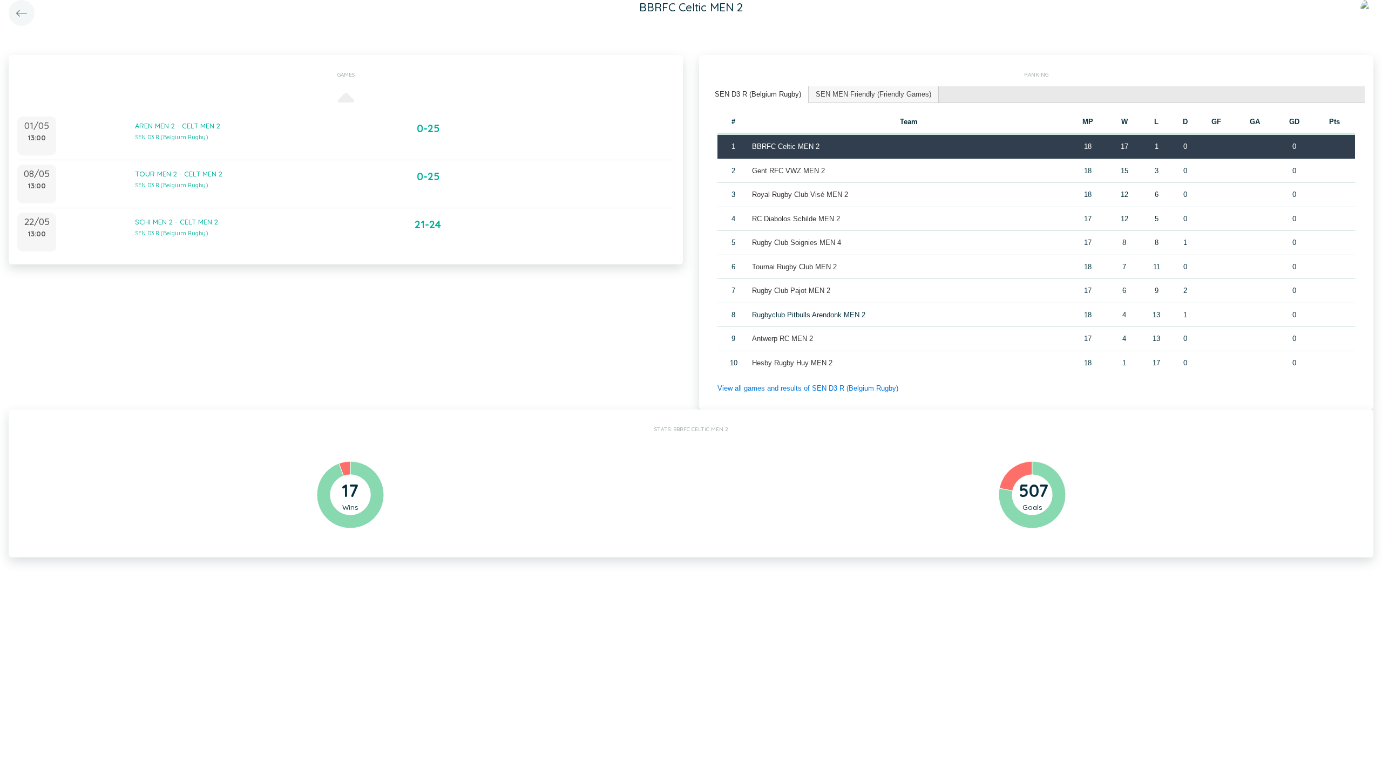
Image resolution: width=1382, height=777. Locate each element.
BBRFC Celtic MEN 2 (785, 146)
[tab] (758, 94)
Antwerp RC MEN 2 (782, 339)
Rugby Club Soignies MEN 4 (796, 242)
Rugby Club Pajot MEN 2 (791, 291)
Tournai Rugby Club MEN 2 (794, 267)
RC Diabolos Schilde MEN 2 (796, 219)
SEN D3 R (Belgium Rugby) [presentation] (758, 94)
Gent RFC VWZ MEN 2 (788, 171)
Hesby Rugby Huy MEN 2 (792, 363)
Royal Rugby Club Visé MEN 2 (800, 194)
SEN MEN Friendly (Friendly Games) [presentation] (873, 94)
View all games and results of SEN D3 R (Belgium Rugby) (807, 388)
